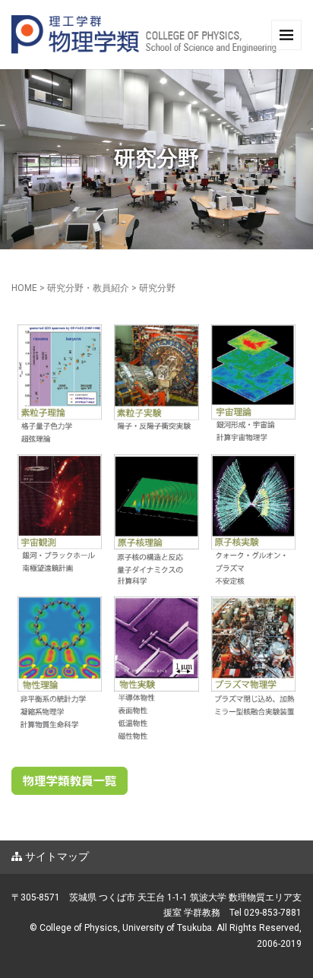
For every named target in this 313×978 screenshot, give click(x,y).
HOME (24, 288)
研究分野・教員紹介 (88, 288)
